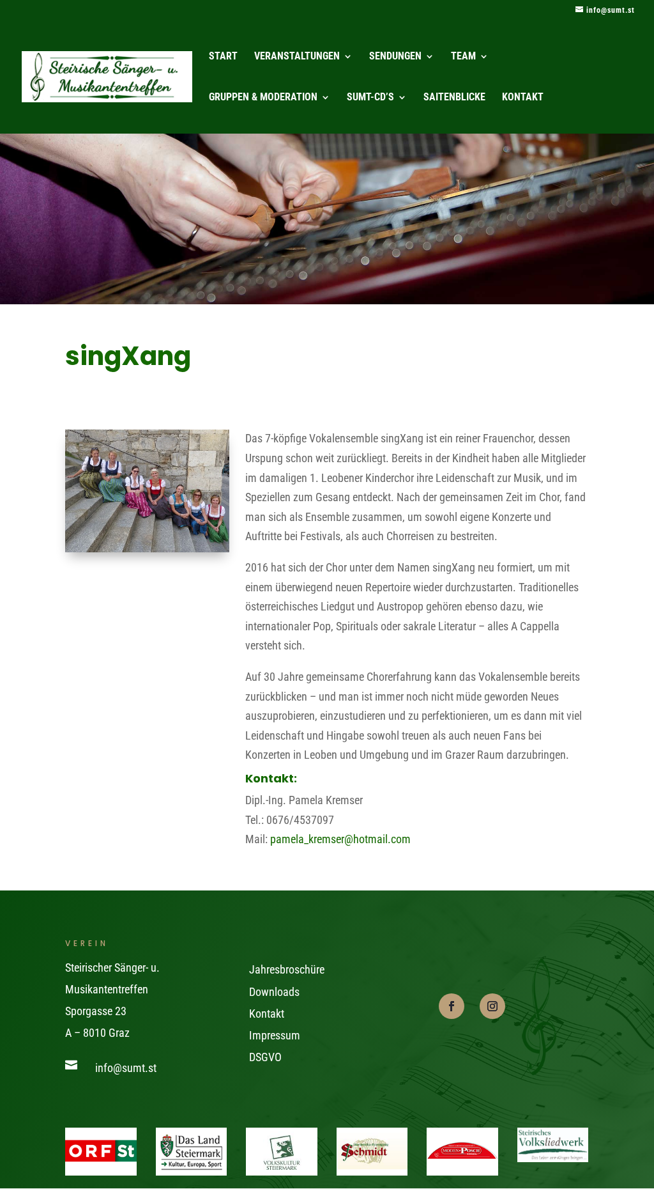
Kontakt (266, 1013)
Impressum (274, 1035)
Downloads (274, 992)
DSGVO (265, 1057)
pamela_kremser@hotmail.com (340, 839)
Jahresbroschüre (286, 969)
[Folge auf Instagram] (492, 1006)
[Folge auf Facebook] (451, 1006)
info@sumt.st (125, 1068)
